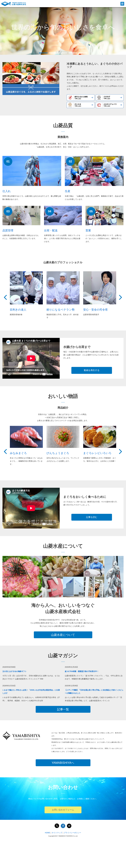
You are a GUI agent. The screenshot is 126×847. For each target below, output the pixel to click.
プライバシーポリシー (72, 833)
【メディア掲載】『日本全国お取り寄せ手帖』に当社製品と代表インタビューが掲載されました (94, 691)
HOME (47, 833)
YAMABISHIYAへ (63, 762)
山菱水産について (63, 634)
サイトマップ (57, 833)
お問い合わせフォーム (63, 810)
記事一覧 (63, 709)
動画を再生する (91, 370)
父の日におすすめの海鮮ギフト (14, 671)
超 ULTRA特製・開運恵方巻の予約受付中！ (82, 671)
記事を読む (91, 517)
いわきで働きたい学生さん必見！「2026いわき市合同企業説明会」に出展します (31, 691)
